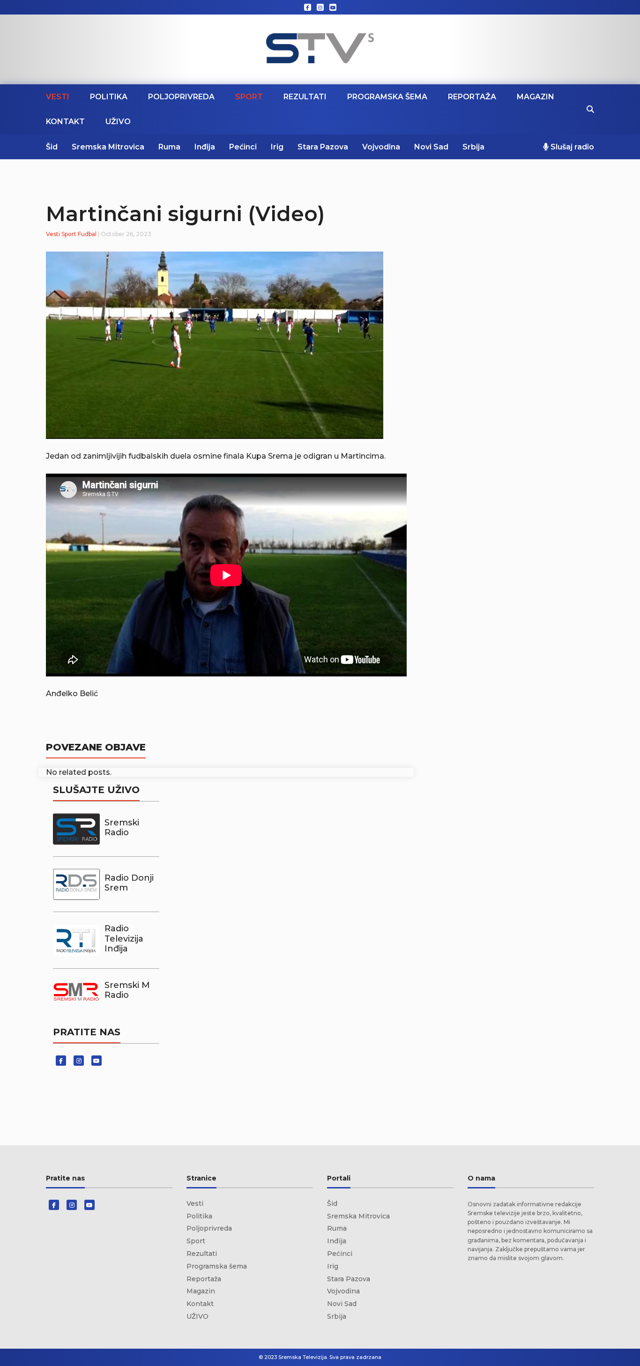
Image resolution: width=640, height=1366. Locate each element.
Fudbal (87, 234)
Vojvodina (381, 146)
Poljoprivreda (181, 96)
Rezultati (305, 96)
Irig (277, 146)
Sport (249, 96)
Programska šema (387, 96)
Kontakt (65, 121)
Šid (52, 146)
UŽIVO (118, 121)
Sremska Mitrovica (108, 146)
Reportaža (472, 96)
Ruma (169, 146)
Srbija (473, 146)
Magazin (535, 96)
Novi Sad (431, 146)
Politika (108, 96)
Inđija (204, 146)
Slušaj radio (571, 146)
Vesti (57, 96)
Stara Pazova (323, 146)
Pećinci (243, 146)
